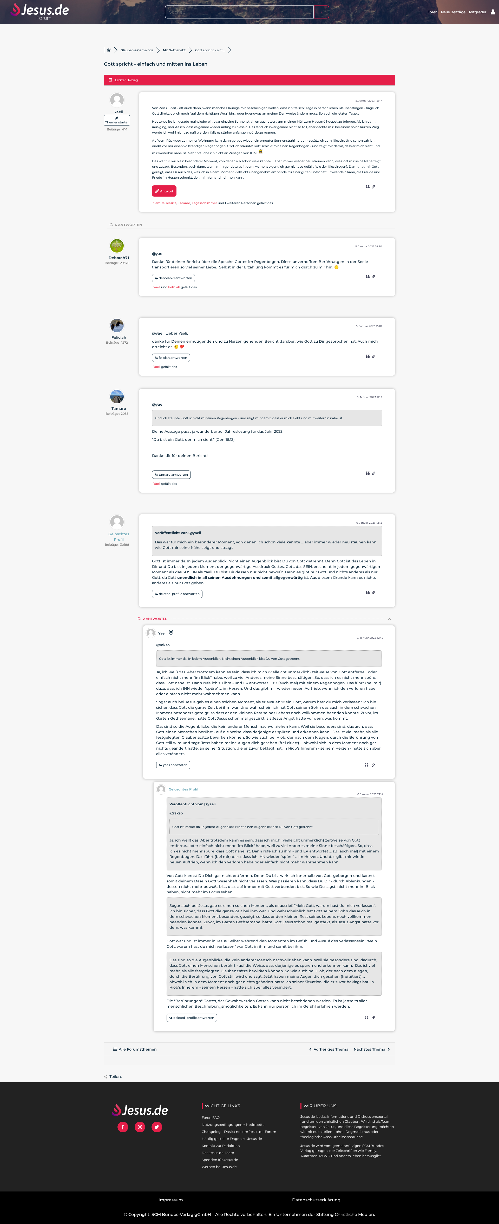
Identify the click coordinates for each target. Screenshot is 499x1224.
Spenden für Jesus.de (220, 1160)
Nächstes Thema (371, 1049)
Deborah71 (119, 257)
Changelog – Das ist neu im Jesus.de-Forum (239, 1131)
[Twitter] (157, 1127)
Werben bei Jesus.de (219, 1167)
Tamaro (184, 203)
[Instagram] (140, 1127)
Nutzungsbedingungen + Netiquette (233, 1124)
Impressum (171, 1199)
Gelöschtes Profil (118, 537)
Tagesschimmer (204, 203)
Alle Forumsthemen (137, 1049)
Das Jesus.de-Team (218, 1153)
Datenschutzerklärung (316, 1199)
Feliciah (174, 287)
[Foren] (109, 50)
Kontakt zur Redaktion (221, 1146)
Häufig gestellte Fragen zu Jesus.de (232, 1139)
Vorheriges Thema (330, 1049)
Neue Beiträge (453, 12)
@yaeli (158, 253)
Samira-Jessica (164, 203)
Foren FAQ (211, 1117)
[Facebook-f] (122, 1127)
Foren (432, 12)
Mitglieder (477, 12)
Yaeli (118, 112)
